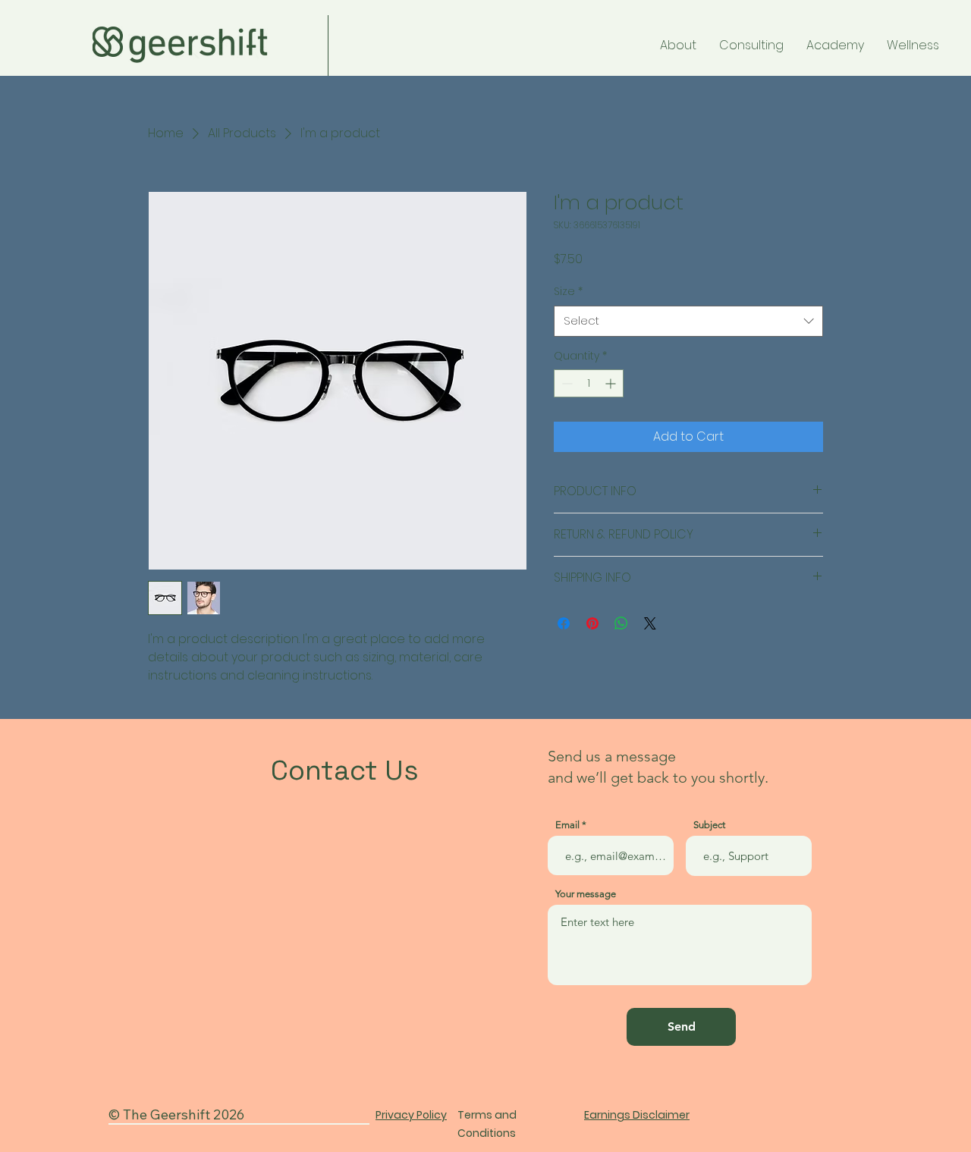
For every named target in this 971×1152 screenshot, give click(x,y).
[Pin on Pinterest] (592, 623)
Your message (585, 894)
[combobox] (688, 321)
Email (567, 825)
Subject (709, 825)
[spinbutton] (588, 383)
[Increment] (611, 383)
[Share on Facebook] (564, 623)
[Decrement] (565, 383)
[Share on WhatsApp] (621, 623)
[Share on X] (650, 623)
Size (568, 291)
